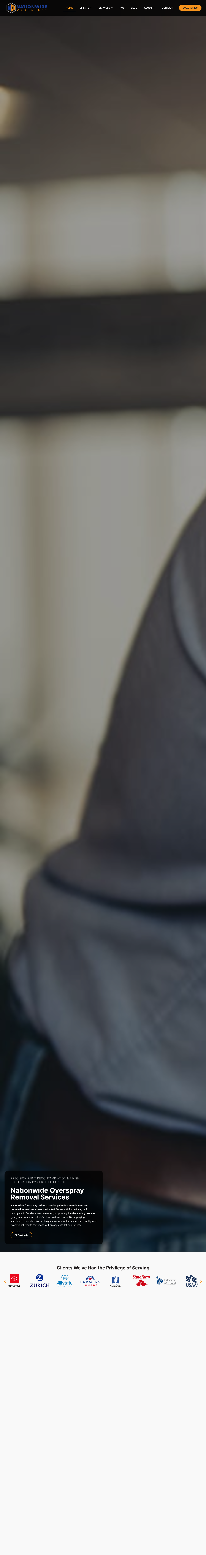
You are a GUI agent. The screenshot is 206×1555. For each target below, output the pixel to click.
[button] (5, 1281)
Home (69, 7)
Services (104, 7)
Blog (134, 7)
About (148, 7)
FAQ (122, 7)
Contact (167, 7)
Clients (84, 7)
